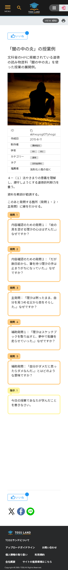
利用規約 (40, 554)
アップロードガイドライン (20, 547)
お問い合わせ (49, 547)
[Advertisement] (34, 452)
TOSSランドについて (17, 540)
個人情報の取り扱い (16, 554)
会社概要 (10, 561)
